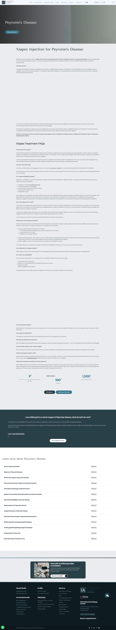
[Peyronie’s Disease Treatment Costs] (58, 538)
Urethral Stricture (20, 614)
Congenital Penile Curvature (23, 607)
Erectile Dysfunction (21, 591)
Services (61, 602)
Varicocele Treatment (43, 593)
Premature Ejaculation (22, 593)
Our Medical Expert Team (65, 598)
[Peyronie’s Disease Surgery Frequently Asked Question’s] (58, 516)
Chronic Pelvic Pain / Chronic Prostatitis (45, 601)
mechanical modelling (55, 168)
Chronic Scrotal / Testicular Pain (46, 604)
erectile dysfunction (35, 185)
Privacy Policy (62, 609)
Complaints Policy (63, 607)
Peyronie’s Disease (21, 603)
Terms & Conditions (64, 611)
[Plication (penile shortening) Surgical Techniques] (58, 522)
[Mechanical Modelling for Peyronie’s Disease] (58, 500)
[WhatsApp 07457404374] (108, 591)
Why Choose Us (63, 593)
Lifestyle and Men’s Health (44, 607)
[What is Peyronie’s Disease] (58, 466)
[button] (12, 32)
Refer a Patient (62, 604)
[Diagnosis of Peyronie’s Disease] (58, 472)
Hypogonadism (42, 609)
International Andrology (65, 591)
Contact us (62, 613)
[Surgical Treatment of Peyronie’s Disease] (58, 511)
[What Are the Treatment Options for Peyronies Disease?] (58, 483)
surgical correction (32, 358)
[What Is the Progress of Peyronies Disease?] (58, 477)
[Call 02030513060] (108, 586)
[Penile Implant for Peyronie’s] (58, 533)
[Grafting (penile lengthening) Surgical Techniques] (58, 527)
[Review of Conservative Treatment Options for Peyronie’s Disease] (58, 494)
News (60, 595)
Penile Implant (19, 612)
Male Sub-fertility (42, 591)
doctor (35, 168)
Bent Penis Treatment (21, 605)
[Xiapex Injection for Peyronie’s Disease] (58, 505)
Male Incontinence (21, 609)
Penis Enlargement (21, 600)
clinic (41, 425)
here (50, 125)
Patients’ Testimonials (64, 600)
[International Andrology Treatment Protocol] (58, 488)
